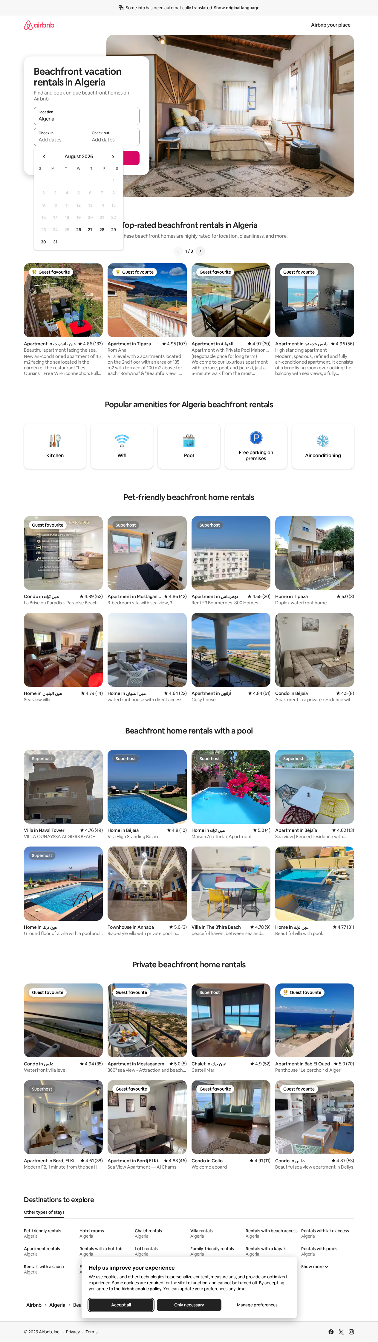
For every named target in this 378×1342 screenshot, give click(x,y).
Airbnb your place (331, 25)
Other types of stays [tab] (44, 1212)
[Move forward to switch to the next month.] (113, 156)
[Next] (200, 251)
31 (55, 242)
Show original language (236, 7)
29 (113, 229)
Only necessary (189, 1305)
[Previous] (178, 251)
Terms (91, 1332)
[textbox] (60, 139)
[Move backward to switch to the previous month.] (44, 156)
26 (78, 229)
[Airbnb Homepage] (39, 25)
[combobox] (87, 118)
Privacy (73, 1332)
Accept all (121, 1305)
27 (90, 229)
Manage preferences (257, 1305)
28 (102, 229)
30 (43, 242)
